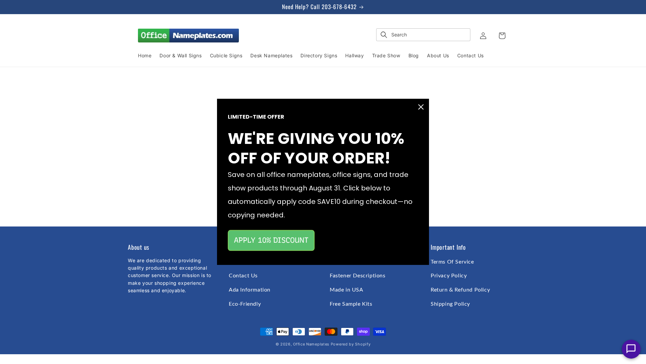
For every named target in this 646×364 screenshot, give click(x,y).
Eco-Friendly (245, 304)
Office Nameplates (311, 344)
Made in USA (346, 290)
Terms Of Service (452, 262)
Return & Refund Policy (460, 290)
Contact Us (243, 275)
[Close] (421, 107)
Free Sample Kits (351, 304)
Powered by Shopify (351, 344)
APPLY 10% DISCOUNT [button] (271, 240)
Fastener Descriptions (358, 275)
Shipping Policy (450, 304)
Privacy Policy (449, 275)
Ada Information (250, 290)
